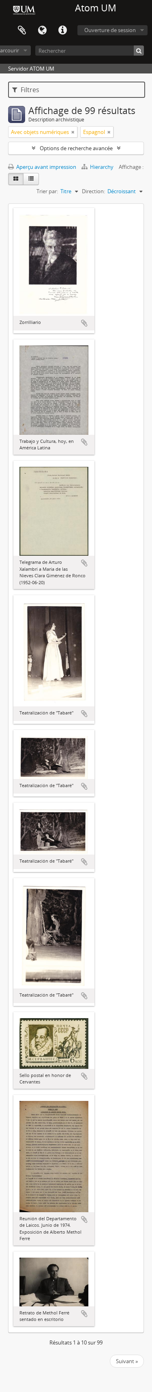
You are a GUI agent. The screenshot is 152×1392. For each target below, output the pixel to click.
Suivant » (127, 1361)
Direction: (93, 191)
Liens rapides (62, 30)
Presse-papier (22, 30)
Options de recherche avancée (76, 148)
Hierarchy (102, 166)
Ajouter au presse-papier (84, 323)
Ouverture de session (110, 30)
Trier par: (47, 191)
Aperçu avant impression (45, 166)
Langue (42, 30)
